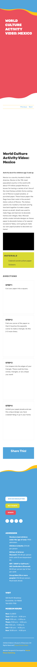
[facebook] (7, 521)
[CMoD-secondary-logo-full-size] (18, 479)
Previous (23, 107)
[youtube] (16, 521)
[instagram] (12, 521)
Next (30, 107)
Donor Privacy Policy (21, 645)
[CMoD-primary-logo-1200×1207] (9, 2)
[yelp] (21, 521)
